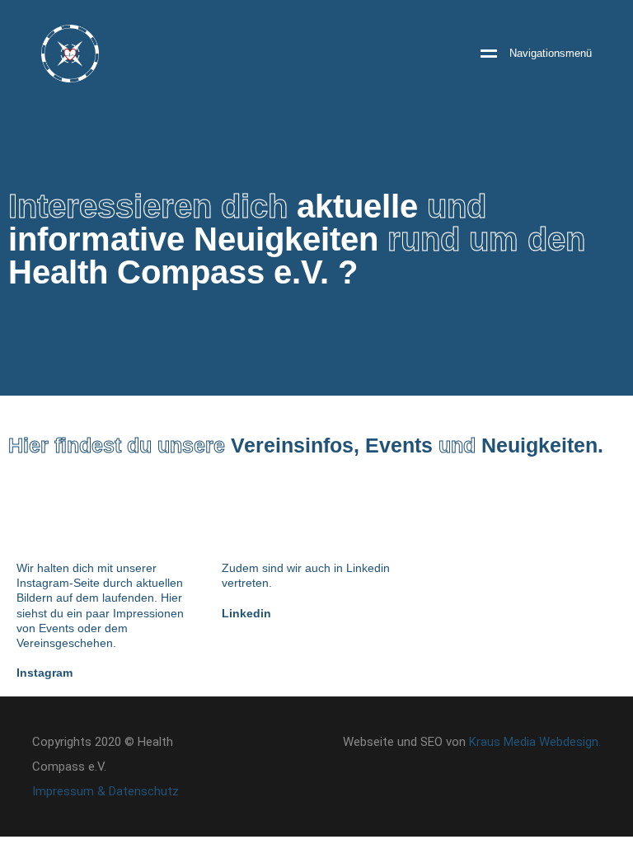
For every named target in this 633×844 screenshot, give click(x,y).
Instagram (44, 672)
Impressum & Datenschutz (105, 791)
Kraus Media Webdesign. (535, 741)
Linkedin (246, 613)
